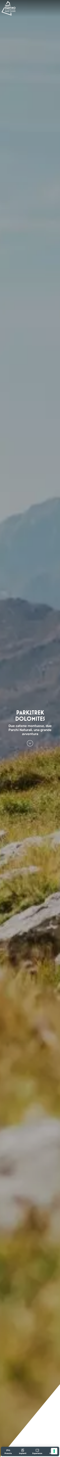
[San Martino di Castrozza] (9, 8)
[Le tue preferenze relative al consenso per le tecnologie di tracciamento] (54, 1451)
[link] (8, 1451)
